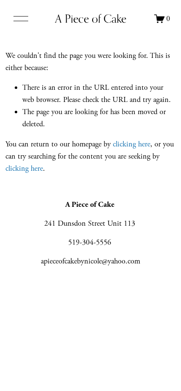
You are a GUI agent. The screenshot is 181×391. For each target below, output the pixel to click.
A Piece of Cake (90, 18)
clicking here (131, 144)
